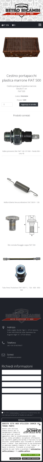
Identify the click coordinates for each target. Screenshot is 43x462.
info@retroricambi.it (14, 357)
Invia (22, 420)
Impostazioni (15, 458)
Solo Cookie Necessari (31, 458)
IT (5, 25)
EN (7, 25)
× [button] (40, 424)
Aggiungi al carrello (28, 104)
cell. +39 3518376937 (14, 345)
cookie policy (24, 451)
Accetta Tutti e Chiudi (30, 455)
